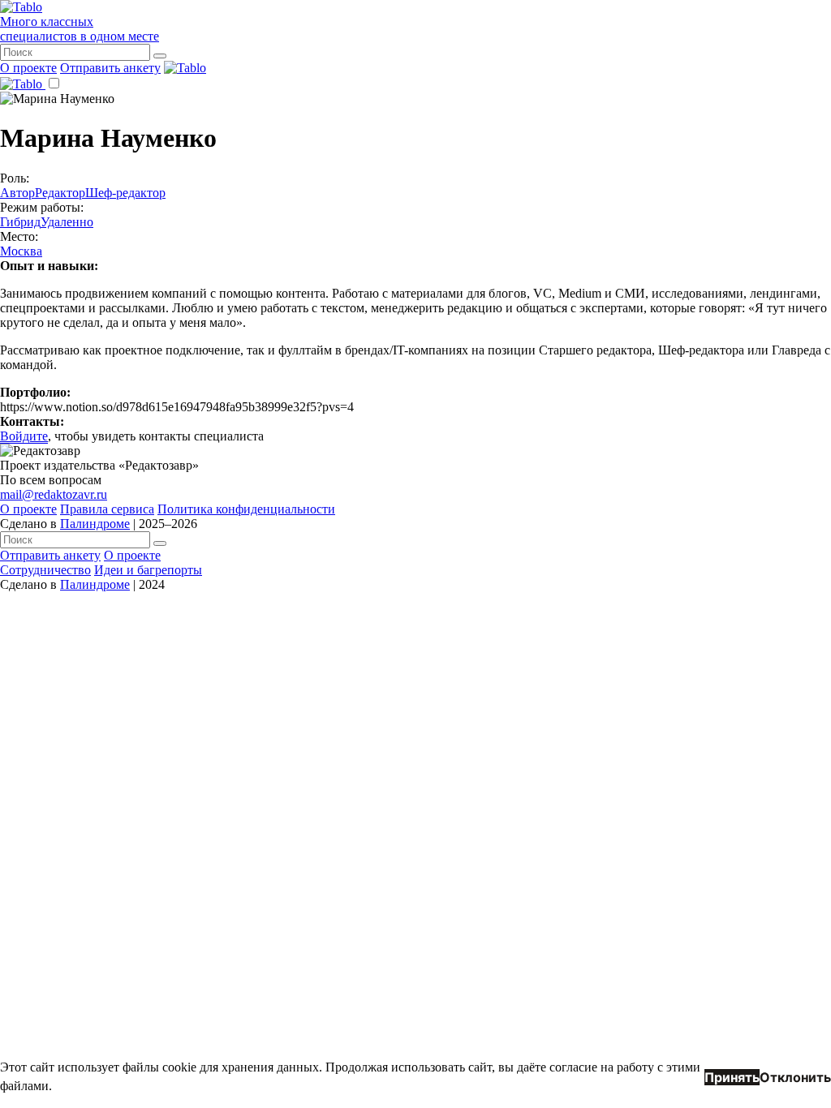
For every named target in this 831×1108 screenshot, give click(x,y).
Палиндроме (95, 523)
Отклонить (795, 1077)
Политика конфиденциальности (246, 509)
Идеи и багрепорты (148, 570)
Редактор (60, 193)
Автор (17, 193)
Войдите (24, 436)
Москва (21, 251)
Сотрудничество (45, 570)
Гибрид (20, 222)
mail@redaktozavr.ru (53, 494)
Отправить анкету (110, 68)
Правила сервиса (107, 509)
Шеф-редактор (125, 193)
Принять (732, 1077)
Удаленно (67, 222)
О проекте (28, 68)
